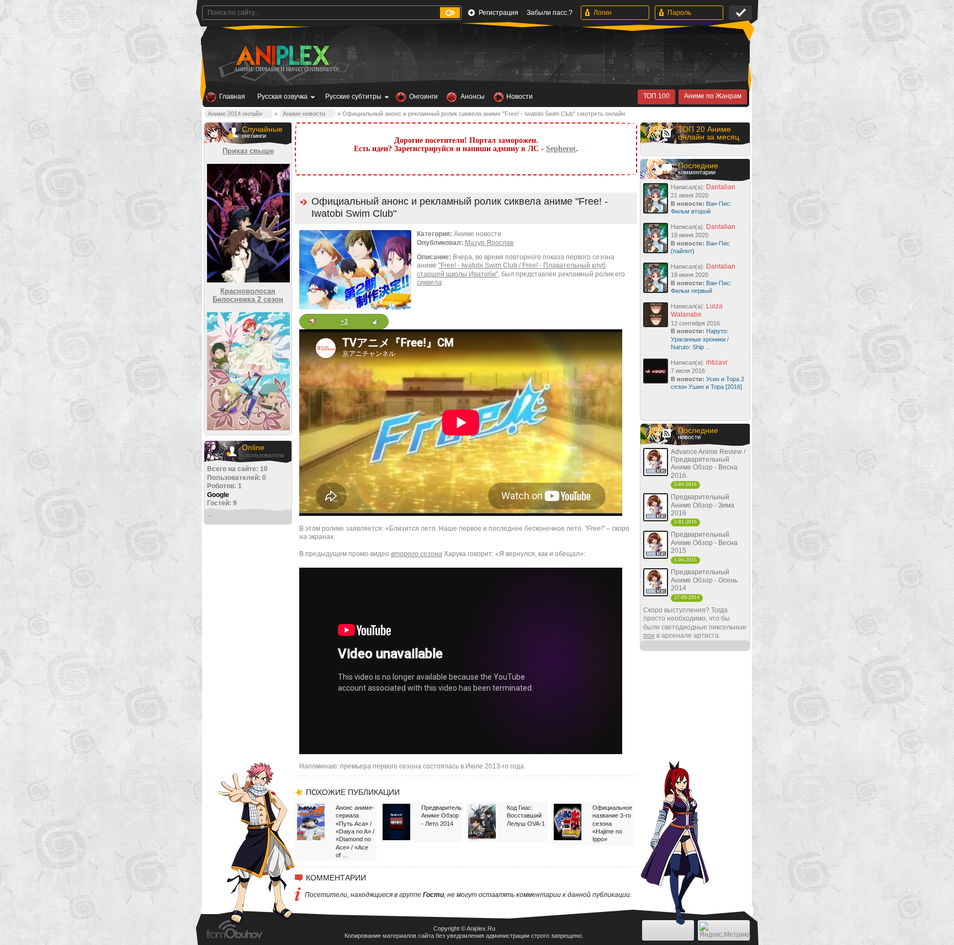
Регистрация (498, 13)
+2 (344, 321)
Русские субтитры (353, 96)
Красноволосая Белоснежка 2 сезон (248, 295)
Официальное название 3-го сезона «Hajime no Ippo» (611, 823)
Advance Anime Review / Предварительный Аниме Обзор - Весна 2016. (708, 463)
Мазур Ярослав (489, 243)
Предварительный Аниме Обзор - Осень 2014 (704, 580)
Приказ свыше (248, 151)
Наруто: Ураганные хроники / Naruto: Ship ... (700, 339)
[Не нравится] (312, 321)
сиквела (429, 282)
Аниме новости (304, 113)
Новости (519, 96)
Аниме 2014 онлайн (235, 113)
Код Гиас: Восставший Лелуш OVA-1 (526, 815)
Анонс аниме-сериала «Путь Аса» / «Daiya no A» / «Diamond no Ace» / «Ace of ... (355, 831)
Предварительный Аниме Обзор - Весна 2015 (704, 542)
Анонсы (472, 96)
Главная (232, 96)
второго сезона (416, 554)
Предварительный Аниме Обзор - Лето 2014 (440, 815)
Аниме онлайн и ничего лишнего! (286, 69)
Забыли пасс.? (550, 13)
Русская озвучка (282, 96)
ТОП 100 (656, 96)
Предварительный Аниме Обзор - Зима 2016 (702, 505)
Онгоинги (423, 96)
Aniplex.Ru (481, 928)
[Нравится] (375, 321)
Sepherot (561, 149)
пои (649, 635)
